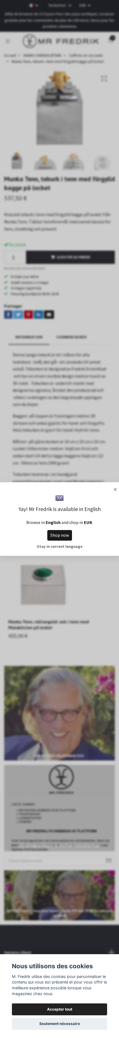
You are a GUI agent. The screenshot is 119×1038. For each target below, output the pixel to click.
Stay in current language (59, 546)
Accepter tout (59, 1009)
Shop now (59, 535)
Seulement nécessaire (59, 1023)
